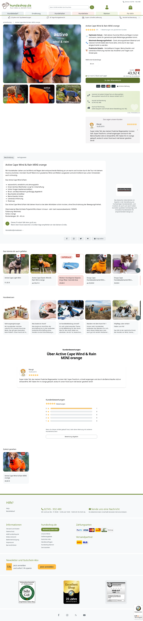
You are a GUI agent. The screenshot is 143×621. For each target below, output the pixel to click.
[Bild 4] (68, 94)
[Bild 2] (15, 94)
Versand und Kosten (12, 529)
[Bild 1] (42, 53)
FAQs (8, 508)
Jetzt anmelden (47, 567)
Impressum (10, 542)
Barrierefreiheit (11, 545)
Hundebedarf (12, 13)
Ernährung (36, 13)
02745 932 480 (96, 102)
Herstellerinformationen (13, 230)
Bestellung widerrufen (50, 529)
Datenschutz (10, 531)
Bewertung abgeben (71, 436)
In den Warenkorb (113, 80)
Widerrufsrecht (11, 537)
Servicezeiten (45, 547)
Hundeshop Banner (47, 545)
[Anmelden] (107, 7)
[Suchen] (92, 7)
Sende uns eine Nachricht (105, 509)
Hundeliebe (83, 13)
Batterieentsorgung (12, 540)
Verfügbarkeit (21, 157)
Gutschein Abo (46, 539)
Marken (107, 13)
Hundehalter (60, 13)
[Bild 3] (42, 94)
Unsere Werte (45, 534)
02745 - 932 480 (52, 509)
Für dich (130, 13)
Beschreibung (8, 157)
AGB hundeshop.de (12, 534)
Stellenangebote (46, 536)
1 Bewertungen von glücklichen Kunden (113, 30)
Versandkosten (136, 76)
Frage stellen (99, 238)
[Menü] (142, 606)
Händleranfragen (47, 542)
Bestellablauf (10, 511)
